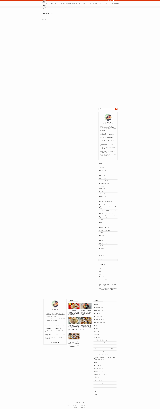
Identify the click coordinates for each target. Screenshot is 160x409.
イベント (102, 240)
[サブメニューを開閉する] (116, 183)
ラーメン (103, 178)
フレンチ (103, 193)
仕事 (82, 405)
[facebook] (107, 0)
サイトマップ (101, 276)
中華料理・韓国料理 (105, 199)
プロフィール (101, 281)
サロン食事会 (103, 237)
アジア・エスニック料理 (106, 201)
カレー (102, 204)
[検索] (117, 0)
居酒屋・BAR (103, 224)
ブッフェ (102, 222)
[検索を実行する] (116, 109)
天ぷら (102, 175)
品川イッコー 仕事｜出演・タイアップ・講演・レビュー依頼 (107, 285)
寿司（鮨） (103, 172)
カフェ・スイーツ (104, 227)
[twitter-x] (108, 0)
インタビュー (103, 243)
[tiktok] (112, 0)
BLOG (100, 268)
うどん (102, 188)
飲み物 (102, 167)
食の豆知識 (103, 235)
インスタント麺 (104, 180)
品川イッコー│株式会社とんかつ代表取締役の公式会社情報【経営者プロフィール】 (108, 289)
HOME (100, 271)
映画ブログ (92, 405)
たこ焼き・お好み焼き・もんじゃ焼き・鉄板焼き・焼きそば (108, 216)
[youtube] (113, 0)
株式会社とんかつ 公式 (76, 405)
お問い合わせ (101, 274)
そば (102, 185)
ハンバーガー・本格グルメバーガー (108, 210)
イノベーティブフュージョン (106, 213)
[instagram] (110, 0)
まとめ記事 (103, 170)
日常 (102, 248)
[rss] (115, 0)
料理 (101, 232)
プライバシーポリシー (103, 279)
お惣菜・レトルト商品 (105, 230)
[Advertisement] (108, 58)
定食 (101, 219)
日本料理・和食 (104, 183)
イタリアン (103, 196)
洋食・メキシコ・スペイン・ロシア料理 (108, 207)
